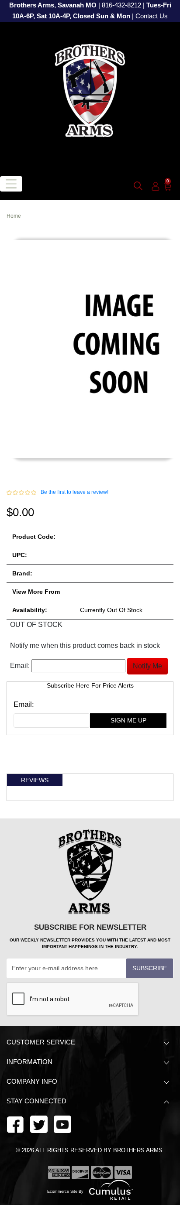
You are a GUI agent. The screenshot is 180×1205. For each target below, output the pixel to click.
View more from (36, 591)
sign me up (128, 720)
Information (29, 1061)
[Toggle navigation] (11, 184)
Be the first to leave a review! (74, 492)
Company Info (32, 1081)
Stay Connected (37, 1101)
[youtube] (39, 1123)
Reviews (34, 780)
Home (14, 216)
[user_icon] (155, 187)
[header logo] (90, 94)
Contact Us (151, 16)
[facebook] (15, 1123)
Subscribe (149, 968)
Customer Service (41, 1042)
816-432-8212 (121, 5)
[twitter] (62, 1123)
